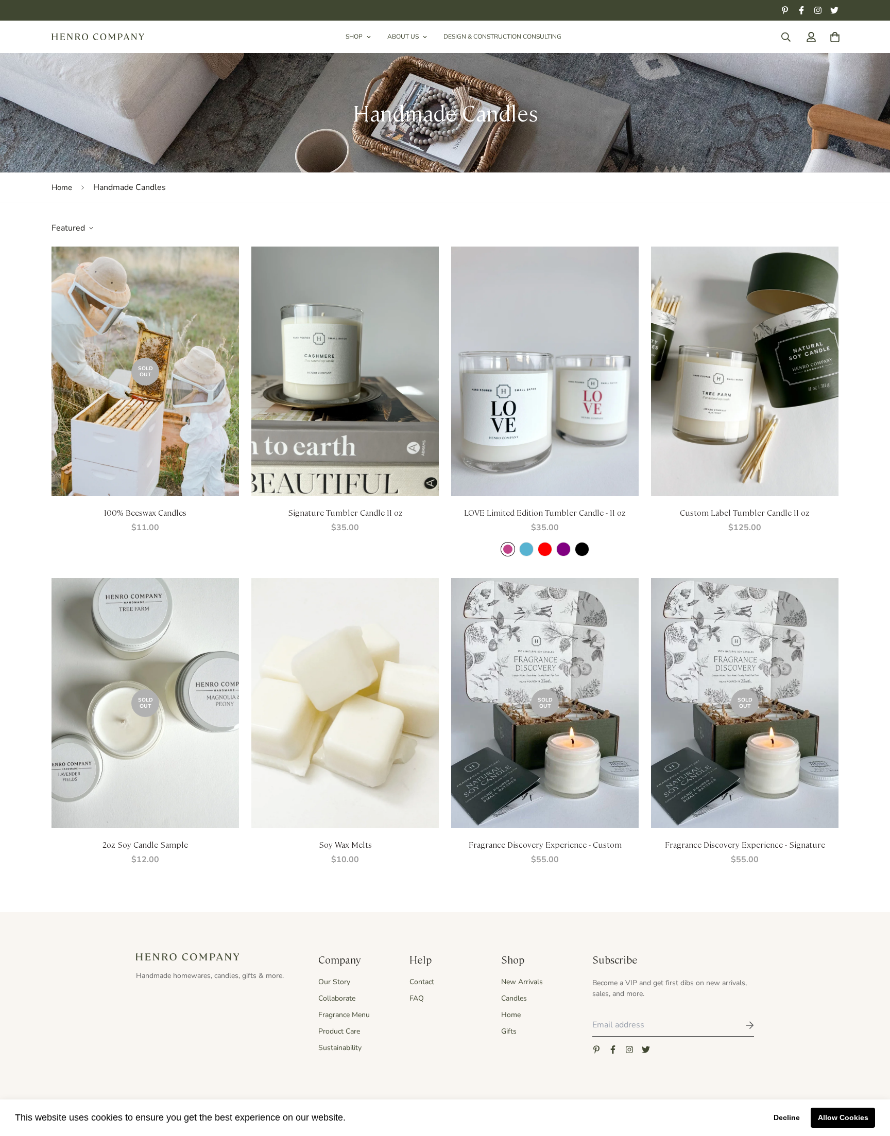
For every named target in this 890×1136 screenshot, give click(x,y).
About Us (403, 36)
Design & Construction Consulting (502, 36)
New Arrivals (522, 982)
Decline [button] (787, 1117)
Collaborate (336, 998)
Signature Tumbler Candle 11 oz (345, 512)
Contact (421, 982)
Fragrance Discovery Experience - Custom (545, 844)
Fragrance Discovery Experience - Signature (745, 844)
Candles (514, 998)
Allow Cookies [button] (843, 1117)
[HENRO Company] (98, 36)
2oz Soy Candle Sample (145, 844)
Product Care (339, 1031)
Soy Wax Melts (345, 844)
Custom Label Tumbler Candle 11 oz (745, 512)
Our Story (334, 982)
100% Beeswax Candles (145, 512)
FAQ (416, 998)
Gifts (509, 1031)
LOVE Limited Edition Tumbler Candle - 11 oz (545, 512)
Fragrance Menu (344, 1015)
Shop (354, 36)
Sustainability (340, 1048)
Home (62, 187)
